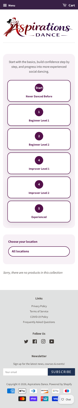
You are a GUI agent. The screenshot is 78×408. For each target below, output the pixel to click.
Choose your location (22, 241)
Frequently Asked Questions (39, 322)
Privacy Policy (39, 306)
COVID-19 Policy (39, 317)
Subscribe (61, 372)
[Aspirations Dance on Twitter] (26, 342)
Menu (11, 5)
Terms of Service (39, 311)
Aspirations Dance (38, 384)
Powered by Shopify (60, 384)
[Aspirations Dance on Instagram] (43, 342)
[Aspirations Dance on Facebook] (34, 342)
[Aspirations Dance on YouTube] (51, 342)
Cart (71, 5)
